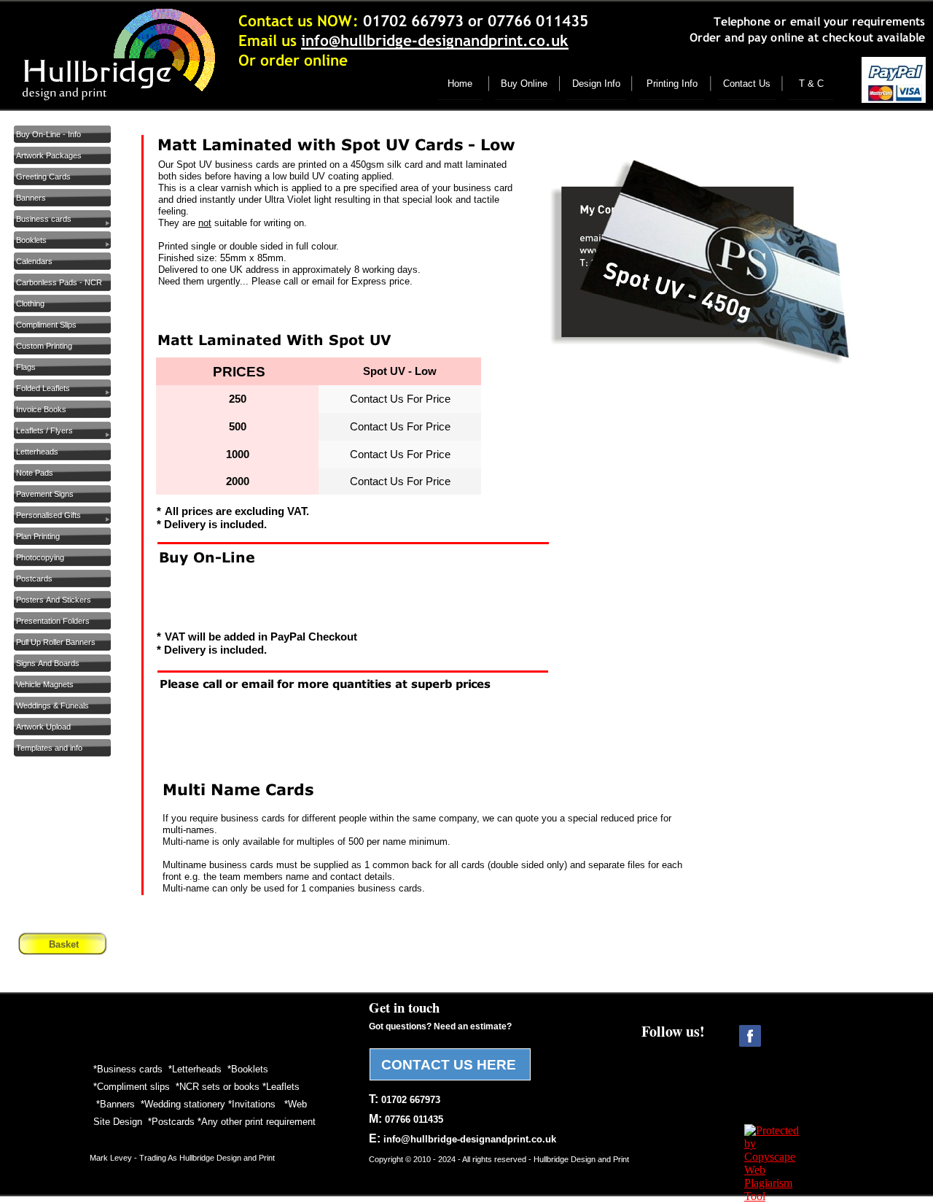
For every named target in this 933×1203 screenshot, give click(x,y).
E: (462, 1138)
